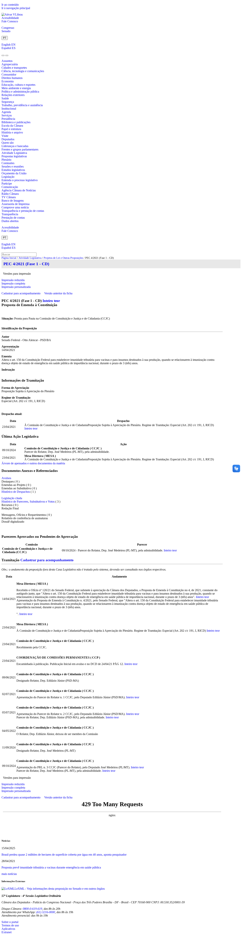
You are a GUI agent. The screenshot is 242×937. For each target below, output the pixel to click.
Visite (5, 135)
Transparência (10, 214)
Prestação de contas (13, 217)
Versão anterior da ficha (58, 293)
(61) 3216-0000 (45, 912)
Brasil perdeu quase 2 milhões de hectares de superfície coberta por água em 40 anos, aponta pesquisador (64, 854)
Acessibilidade (10, 17)
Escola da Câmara (12, 125)
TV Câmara (9, 197)
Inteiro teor (51, 301)
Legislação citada (12, 498)
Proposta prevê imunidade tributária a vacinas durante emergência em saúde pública (51, 867)
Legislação (8, 176)
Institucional (9, 108)
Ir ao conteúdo (10, 4)
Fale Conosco (10, 21)
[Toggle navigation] (3, 55)
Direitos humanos (12, 78)
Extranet (7, 932)
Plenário (6, 159)
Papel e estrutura (11, 129)
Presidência (8, 118)
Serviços (7, 115)
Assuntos (7, 60)
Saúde (5, 98)
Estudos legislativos (13, 169)
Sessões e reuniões (13, 166)
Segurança (8, 101)
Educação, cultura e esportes (18, 84)
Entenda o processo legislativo (20, 180)
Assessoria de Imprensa (15, 204)
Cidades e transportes (14, 67)
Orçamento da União (14, 173)
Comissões (8, 163)
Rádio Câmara (10, 193)
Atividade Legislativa (14, 152)
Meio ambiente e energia (16, 88)
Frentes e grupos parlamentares (20, 149)
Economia (8, 81)
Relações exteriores (13, 95)
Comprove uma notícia (15, 207)
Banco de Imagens (13, 200)
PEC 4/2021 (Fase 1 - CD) (26, 263)
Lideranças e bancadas (15, 146)
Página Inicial (9, 257)
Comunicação (10, 187)
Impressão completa (13, 283)
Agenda (6, 112)
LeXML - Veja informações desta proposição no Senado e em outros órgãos (60, 888)
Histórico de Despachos (16, 491)
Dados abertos (10, 221)
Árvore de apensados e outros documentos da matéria (33, 463)
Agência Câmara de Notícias (19, 190)
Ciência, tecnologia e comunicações (23, 71)
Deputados (8, 139)
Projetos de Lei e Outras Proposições (63, 257)
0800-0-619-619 (32, 908)
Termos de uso (10, 925)
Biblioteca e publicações (16, 122)
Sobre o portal (10, 922)
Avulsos (6, 478)
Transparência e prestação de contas (23, 210)
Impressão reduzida (13, 280)
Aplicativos (8, 928)
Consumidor (9, 74)
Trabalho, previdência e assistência (22, 105)
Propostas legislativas (14, 156)
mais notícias (9, 873)
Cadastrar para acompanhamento (22, 293)
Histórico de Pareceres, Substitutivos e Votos (28, 501)
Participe (7, 183)
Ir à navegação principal (16, 8)
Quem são (8, 142)
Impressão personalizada (16, 286)
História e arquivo (12, 132)
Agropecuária (10, 64)
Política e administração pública (20, 91)
